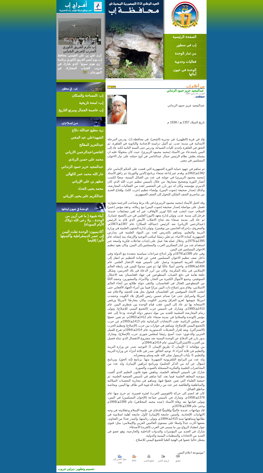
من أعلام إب (195, 86)
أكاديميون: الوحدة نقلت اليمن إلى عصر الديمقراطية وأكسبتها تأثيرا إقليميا (82, 236)
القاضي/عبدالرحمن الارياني (84, 152)
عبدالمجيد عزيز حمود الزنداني (82, 167)
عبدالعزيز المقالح (91, 145)
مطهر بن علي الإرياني (87, 181)
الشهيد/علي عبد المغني (87, 137)
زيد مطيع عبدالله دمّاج (87, 130)
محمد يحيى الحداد (90, 189)
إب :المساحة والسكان (87, 95)
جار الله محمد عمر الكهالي (84, 174)
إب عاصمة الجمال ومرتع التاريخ (81, 110)
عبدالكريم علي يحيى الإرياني (83, 196)
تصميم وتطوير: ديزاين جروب (76, 468)
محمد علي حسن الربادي (86, 159)
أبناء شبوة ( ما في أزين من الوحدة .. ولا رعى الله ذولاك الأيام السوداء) (84, 220)
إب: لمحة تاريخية (91, 103)
